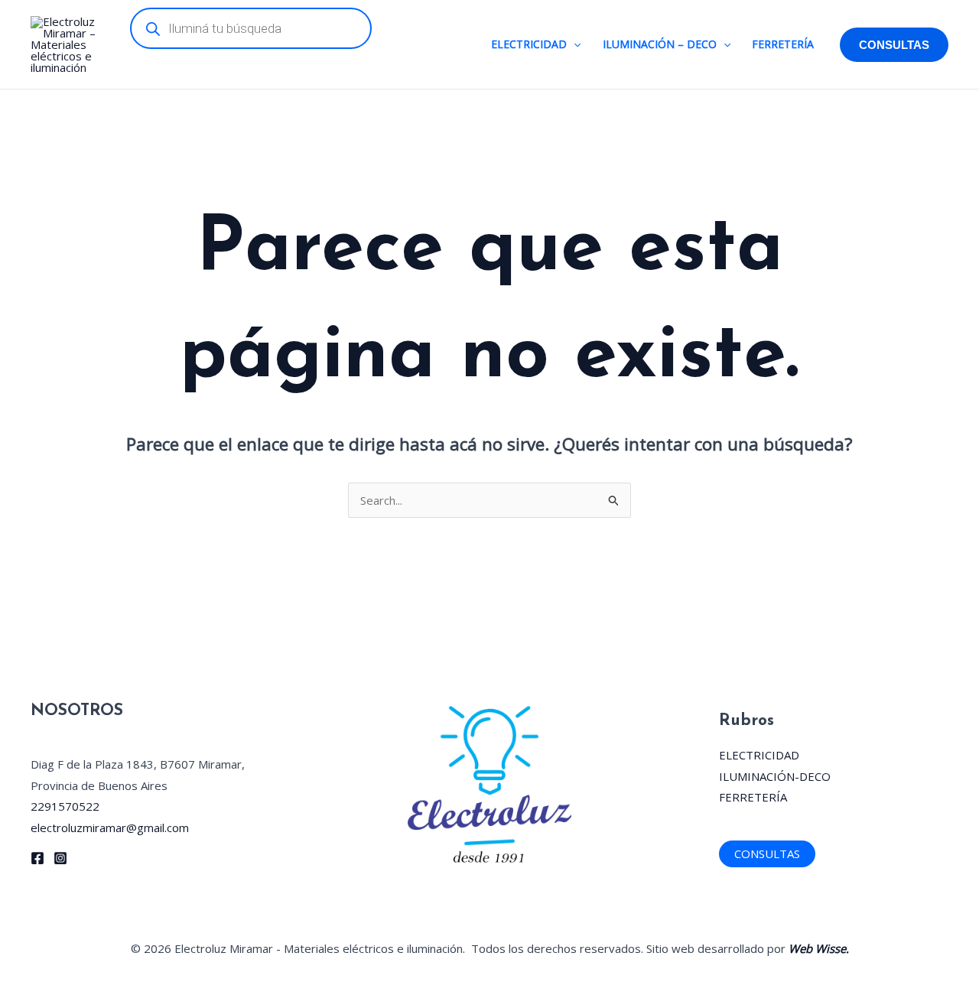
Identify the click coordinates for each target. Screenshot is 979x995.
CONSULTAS (767, 853)
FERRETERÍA (783, 44)
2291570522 (65, 806)
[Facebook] (37, 858)
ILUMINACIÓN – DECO (660, 44)
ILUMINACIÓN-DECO (775, 776)
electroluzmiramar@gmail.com (110, 827)
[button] (574, 44)
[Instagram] (60, 858)
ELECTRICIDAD (529, 44)
